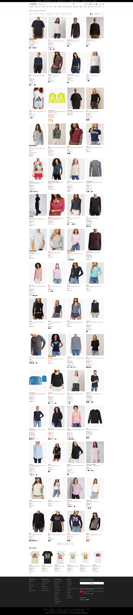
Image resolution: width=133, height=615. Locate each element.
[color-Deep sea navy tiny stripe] (35, 295)
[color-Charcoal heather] (31, 439)
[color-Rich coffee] (92, 402)
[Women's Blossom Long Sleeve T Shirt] (57, 488)
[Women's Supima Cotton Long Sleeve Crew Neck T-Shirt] (76, 345)
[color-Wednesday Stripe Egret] (31, 155)
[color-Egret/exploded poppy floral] (30, 191)
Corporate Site (69, 584)
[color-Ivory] (35, 439)
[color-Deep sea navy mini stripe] (33, 191)
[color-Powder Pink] (90, 470)
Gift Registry (56, 603)
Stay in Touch (56, 594)
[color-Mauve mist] (49, 291)
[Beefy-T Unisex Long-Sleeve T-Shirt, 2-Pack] (38, 345)
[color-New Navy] (68, 82)
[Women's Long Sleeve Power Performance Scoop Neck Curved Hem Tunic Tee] (38, 452)
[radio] (30, 48)
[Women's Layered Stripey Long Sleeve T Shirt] (76, 134)
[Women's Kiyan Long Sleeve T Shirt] (76, 205)
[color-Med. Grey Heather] (88, 226)
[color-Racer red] (31, 540)
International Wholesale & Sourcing (72, 588)
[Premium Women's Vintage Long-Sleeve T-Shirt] (38, 134)
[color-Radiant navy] (87, 402)
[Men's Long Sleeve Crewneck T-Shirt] (38, 521)
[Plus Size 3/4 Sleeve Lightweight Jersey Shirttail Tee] (57, 380)
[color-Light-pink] (50, 471)
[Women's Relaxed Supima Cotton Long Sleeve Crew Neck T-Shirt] (38, 416)
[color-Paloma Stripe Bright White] (30, 155)
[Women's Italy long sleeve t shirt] (57, 452)
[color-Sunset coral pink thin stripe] (30, 295)
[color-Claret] (74, 506)
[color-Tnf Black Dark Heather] (68, 46)
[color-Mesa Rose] (71, 506)
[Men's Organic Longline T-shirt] (38, 239)
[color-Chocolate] (88, 508)
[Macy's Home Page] (32, 4)
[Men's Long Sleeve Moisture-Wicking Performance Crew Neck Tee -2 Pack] (57, 98)
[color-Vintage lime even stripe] (93, 402)
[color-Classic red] (55, 439)
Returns (30, 588)
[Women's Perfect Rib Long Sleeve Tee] (95, 98)
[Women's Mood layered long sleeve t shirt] (57, 309)
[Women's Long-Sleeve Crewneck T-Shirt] (95, 239)
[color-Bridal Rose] (68, 439)
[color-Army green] (35, 540)
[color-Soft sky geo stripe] (90, 331)
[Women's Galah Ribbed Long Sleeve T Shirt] (95, 273)
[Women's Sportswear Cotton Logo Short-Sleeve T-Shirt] (57, 521)
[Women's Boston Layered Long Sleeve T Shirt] (95, 134)
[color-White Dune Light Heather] (69, 46)
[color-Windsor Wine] (69, 259)
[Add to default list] (39, 551)
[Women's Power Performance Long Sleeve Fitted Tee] (95, 309)
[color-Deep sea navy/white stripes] (36, 474)
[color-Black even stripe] (74, 367)
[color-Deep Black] (69, 191)
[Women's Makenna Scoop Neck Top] (57, 239)
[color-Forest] (69, 439)
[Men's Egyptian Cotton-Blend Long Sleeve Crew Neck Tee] (95, 169)
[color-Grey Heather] (93, 470)
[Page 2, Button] (74, 544)
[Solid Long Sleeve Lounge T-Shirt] (95, 205)
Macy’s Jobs (69, 590)
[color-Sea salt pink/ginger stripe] (69, 367)
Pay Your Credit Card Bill (45, 590)
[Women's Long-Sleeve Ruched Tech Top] (76, 488)
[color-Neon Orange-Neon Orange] (52, 121)
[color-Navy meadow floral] (36, 191)
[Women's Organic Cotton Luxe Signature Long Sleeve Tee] (76, 380)
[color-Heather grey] (31, 85)
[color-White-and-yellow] (90, 540)
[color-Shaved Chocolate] (71, 259)
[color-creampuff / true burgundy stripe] (36, 47)
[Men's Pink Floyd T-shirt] (98, 557)
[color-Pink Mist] (68, 506)
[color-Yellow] (71, 224)
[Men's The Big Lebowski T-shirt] (73, 557)
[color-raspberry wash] (33, 47)
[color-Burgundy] (68, 153)
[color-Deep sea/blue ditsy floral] (71, 367)
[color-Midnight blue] (88, 119)
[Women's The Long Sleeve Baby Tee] (76, 62)
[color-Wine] (69, 540)
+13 (76, 367)
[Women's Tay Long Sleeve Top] (57, 62)
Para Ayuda (31, 586)
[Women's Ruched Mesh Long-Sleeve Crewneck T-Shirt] (57, 169)
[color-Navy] (50, 49)
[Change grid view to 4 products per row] (90, 14)
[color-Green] (33, 363)
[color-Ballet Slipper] (68, 259)
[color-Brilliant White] (87, 470)
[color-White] (31, 47)
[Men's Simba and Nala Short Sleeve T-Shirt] (47, 557)
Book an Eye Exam (57, 599)
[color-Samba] (71, 439)
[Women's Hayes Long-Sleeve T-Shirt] (95, 62)
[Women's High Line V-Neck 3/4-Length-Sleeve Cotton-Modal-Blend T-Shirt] (57, 205)
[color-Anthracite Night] (88, 80)
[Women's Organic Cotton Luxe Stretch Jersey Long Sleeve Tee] (95, 345)
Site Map (68, 594)
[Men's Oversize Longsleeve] (95, 27)
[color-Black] (30, 47)
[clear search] (73, 4)
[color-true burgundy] (35, 47)
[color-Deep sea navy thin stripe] (36, 295)
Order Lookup (31, 584)
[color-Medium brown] (50, 291)
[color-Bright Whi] (33, 155)
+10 (38, 540)
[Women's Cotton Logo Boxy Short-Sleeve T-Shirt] (38, 98)
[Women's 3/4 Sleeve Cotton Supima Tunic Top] (95, 380)
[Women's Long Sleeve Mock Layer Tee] (57, 273)
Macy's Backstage (57, 586)
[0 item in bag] (103, 4)
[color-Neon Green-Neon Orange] (50, 121)
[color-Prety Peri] (69, 474)
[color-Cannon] (50, 540)
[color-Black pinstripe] (31, 474)
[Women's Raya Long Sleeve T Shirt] (38, 488)
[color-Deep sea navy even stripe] (68, 367)
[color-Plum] (90, 367)
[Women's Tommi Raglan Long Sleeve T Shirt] (95, 521)
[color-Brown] (49, 81)
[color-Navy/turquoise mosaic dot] (35, 191)
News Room (69, 592)
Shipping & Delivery (32, 590)
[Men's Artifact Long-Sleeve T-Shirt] (95, 416)
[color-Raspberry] (50, 439)
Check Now (92, 593)
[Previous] (30, 27)
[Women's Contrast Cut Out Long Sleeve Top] (38, 309)
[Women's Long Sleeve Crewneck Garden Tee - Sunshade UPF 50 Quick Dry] (38, 169)
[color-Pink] (54, 439)
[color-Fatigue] (92, 470)
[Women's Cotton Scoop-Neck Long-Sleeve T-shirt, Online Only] (76, 416)
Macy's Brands (56, 588)
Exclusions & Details (87, 593)
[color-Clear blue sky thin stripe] (52, 403)
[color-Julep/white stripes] (35, 474)
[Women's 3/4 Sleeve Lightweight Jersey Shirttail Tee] (38, 273)
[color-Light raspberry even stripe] (73, 367)
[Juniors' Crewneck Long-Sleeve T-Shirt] (76, 239)
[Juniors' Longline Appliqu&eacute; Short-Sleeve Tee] (57, 345)
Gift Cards (43, 584)
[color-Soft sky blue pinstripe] (30, 474)
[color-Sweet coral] (52, 439)
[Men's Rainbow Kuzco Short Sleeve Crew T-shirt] (35, 557)
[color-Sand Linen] (68, 191)
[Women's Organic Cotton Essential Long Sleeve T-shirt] (38, 62)
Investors (68, 586)
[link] (38, 44)
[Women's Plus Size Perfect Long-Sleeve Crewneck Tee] (57, 416)
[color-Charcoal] (87, 191)
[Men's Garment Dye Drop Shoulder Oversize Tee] (76, 98)
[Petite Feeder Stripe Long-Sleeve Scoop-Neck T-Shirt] (76, 169)
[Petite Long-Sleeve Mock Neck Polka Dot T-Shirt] (76, 452)
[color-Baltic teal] (33, 439)
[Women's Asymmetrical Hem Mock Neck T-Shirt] (38, 205)
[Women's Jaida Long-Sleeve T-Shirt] (76, 27)
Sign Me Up (92, 583)
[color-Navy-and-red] (88, 540)
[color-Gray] (52, 81)
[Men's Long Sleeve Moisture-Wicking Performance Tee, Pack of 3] (38, 380)
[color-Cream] (52, 49)
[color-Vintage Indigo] (90, 226)
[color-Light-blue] (50, 81)
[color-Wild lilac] (33, 474)
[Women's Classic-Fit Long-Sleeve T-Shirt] (95, 452)
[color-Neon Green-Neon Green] (49, 121)
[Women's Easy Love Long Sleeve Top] (95, 488)
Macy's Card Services (45, 588)
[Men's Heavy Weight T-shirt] (38, 27)
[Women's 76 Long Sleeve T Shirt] (76, 521)
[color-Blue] (33, 118)
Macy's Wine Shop (57, 590)
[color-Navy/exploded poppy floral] (31, 191)
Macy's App (56, 584)
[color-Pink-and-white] (31, 507)
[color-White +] (87, 80)
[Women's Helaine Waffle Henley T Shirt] (76, 273)
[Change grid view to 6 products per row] (92, 13)
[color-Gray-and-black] (87, 540)
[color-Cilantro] (88, 437)
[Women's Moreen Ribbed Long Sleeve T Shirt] (76, 309)
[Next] (45, 27)
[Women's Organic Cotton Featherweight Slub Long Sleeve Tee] (57, 134)
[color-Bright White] (74, 439)
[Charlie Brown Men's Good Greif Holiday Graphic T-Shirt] (60, 557)
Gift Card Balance (44, 586)
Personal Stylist (56, 592)
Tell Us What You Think (57, 601)
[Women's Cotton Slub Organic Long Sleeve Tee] (57, 27)
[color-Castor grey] (88, 367)
